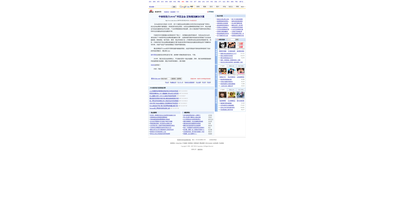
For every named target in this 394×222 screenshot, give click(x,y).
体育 (158, 1)
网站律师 (202, 143)
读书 (207, 1)
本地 (224, 6)
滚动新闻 (172, 12)
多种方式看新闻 (189, 82)
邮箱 (232, 1)
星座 (216, 1)
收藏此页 (173, 82)
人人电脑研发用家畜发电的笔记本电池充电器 (163, 91)
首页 (150, 1)
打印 (204, 82)
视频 (187, 1)
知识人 (231, 6)
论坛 (167, 82)
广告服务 (184, 143)
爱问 (228, 1)
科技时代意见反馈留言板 (184, 139)
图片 (217, 6)
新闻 (154, 1)
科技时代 (166, 12)
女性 (203, 1)
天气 (220, 1)
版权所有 (200, 149)
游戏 (199, 1)
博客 (179, 1)
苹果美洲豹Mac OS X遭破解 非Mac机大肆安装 (164, 93)
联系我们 (190, 143)
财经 (166, 1)
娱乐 (162, 1)
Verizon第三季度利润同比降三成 (159, 108)
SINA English (208, 143)
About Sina (179, 143)
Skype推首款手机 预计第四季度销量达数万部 (163, 106)
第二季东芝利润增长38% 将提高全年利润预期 (163, 101)
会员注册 (215, 143)
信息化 (153, 65)
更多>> (243, 7)
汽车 (191, 1)
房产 (195, 1)
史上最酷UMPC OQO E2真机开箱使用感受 (162, 96)
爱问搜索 (151, 6)
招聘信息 (196, 143)
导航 (236, 1)
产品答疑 (221, 143)
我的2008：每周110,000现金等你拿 (200, 78)
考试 (211, 1)
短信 (224, 1)
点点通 (198, 82)
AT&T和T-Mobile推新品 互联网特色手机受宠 (163, 103)
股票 (170, 1)
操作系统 (154, 55)
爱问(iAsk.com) (156, 78)
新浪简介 (172, 143)
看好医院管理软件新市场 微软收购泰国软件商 (164, 98)
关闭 (209, 82)
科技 (175, 1)
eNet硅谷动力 (193, 20)
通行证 (241, 1)
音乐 (211, 6)
